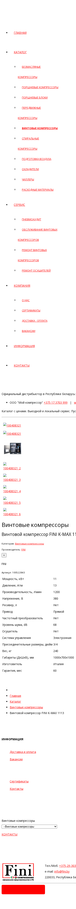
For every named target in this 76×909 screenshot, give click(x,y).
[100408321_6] (12, 514)
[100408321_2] (12, 468)
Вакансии (16, 759)
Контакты (16, 789)
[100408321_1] (12, 458)
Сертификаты (19, 781)
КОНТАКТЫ (9, 834)
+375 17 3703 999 (55, 402)
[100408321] (12, 425)
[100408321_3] (12, 480)
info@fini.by (62, 871)
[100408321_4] (12, 491)
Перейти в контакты (23, 889)
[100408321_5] (12, 503)
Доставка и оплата (23, 752)
